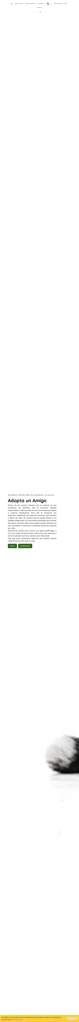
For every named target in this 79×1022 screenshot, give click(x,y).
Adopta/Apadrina (30, 3)
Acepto (69, 1018)
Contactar (39, 7)
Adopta (12, 546)
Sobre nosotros (19, 3)
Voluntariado (25, 546)
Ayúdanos (40, 3)
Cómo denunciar (58, 3)
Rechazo (75, 1018)
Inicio (11, 3)
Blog (65, 3)
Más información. (17, 1019)
